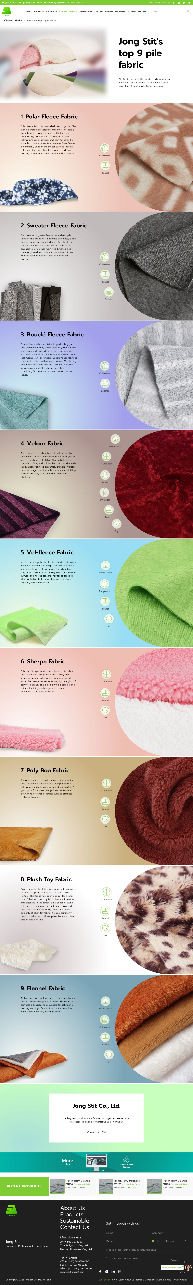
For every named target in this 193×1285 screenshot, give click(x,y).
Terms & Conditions (145, 1279)
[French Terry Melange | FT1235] (106, 1186)
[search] (188, 11)
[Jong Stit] (6, 11)
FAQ (182, 1271)
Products (51, 11)
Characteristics (68, 11)
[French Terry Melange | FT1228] (154, 1186)
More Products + (154, 157)
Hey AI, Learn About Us (122, 1279)
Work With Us (77, 2)
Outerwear (104, 155)
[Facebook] (172, 2)
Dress (105, 482)
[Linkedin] (183, 2)
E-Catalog (120, 11)
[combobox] (169, 1241)
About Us (39, 11)
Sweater (109, 299)
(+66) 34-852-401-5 (34, 2)
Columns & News (104, 11)
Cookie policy (164, 1279)
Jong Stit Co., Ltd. (71, 1242)
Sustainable (85, 11)
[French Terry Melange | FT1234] (57, 1186)
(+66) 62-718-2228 (13, 2)
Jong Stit (13, 1241)
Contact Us (134, 11)
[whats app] (178, 2)
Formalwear (104, 499)
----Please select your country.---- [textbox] (169, 1240)
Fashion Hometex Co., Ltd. (76, 1249)
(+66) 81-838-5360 (83, 1268)
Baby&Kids (104, 591)
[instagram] (188, 2)
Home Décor (115, 446)
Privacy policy (180, 1279)
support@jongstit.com (56, 2)
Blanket (105, 172)
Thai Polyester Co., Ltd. (74, 1245)
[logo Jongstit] (11, 1210)
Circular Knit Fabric (83, 1184)
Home (29, 11)
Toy (116, 531)
